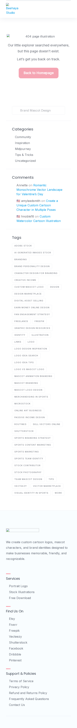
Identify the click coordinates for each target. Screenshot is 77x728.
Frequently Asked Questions (29, 699)
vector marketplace (47, 486)
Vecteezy (15, 636)
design (54, 287)
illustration (40, 335)
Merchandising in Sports (31, 396)
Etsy (12, 619)
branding (20, 259)
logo (31, 342)
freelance (21, 321)
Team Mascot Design (28, 479)
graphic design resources (32, 328)
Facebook (16, 648)
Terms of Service (21, 681)
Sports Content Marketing (32, 445)
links (17, 342)
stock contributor (27, 465)
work (58, 493)
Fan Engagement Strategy (32, 314)
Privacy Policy (19, 687)
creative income (25, 280)
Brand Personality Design (32, 266)
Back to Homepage (39, 73)
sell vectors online (46, 424)
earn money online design (32, 307)
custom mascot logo (29, 287)
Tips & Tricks (24, 155)
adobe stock (23, 245)
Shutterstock (18, 642)
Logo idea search (26, 355)
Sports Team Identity (28, 458)
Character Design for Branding (36, 273)
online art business (28, 410)
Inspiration (22, 143)
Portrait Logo (18, 586)
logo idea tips (24, 362)
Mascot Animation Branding (33, 376)
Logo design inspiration (30, 348)
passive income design (29, 417)
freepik (39, 321)
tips (51, 479)
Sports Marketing (26, 451)
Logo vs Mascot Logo (29, 369)
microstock (22, 403)
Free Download (20, 598)
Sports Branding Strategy (32, 438)
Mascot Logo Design (28, 390)
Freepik (14, 630)
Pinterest (15, 660)
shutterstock (24, 431)
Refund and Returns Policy (28, 693)
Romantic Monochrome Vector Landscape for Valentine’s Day (39, 189)
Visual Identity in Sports (31, 493)
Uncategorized (25, 161)
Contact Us (17, 705)
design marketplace (28, 293)
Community (23, 137)
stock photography (27, 472)
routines (20, 424)
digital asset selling (28, 300)
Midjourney (23, 149)
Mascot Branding (26, 383)
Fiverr (13, 624)
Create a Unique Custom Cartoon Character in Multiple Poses (37, 205)
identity (19, 335)
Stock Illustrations (22, 592)
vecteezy (20, 486)
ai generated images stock (32, 252)
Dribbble (15, 654)
